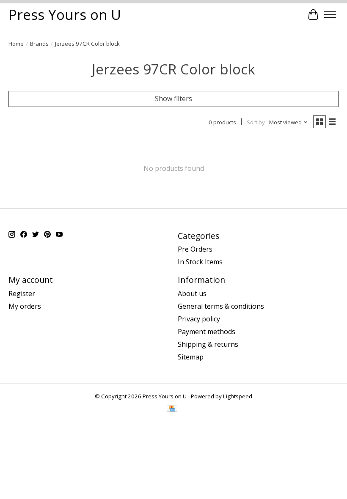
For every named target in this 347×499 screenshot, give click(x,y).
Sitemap (191, 357)
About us (192, 293)
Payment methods (206, 331)
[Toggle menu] (330, 14)
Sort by (256, 122)
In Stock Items (200, 261)
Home (16, 43)
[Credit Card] (172, 409)
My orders (24, 306)
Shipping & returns (208, 344)
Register (21, 293)
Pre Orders (195, 249)
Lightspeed (237, 396)
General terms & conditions (221, 306)
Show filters (173, 98)
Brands (39, 43)
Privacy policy (199, 319)
